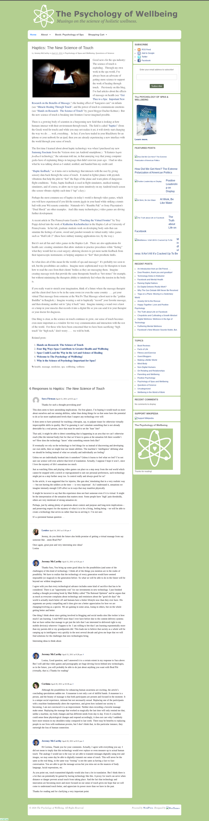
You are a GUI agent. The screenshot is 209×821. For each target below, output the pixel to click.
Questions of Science (105, 53)
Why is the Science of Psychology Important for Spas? (66, 360)
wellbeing (70, 367)
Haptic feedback (41, 171)
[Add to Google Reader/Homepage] (139, 53)
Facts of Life (142, 349)
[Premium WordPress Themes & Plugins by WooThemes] (173, 807)
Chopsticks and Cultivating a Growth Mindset (157, 315)
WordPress (148, 807)
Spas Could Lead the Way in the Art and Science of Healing (70, 352)
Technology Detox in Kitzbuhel (150, 276)
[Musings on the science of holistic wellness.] (106, 26)
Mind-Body (142, 363)
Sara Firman (48, 398)
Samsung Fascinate (42, 152)
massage (46, 367)
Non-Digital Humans (146, 367)
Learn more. (141, 139)
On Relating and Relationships (151, 371)
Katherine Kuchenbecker (76, 224)
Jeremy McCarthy (41, 53)
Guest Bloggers (144, 356)
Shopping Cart (96, 34)
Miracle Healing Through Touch (54, 106)
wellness (80, 367)
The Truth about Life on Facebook (152, 312)
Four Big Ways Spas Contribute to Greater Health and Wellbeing (72, 349)
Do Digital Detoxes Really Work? (152, 287)
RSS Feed (146, 49)
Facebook (146, 60)
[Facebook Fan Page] (139, 60)
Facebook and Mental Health (150, 279)
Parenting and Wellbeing (148, 374)
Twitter (144, 57)
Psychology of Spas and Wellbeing (80, 53)
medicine (55, 367)
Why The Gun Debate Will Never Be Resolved (157, 290)
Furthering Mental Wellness (149, 326)
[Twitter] (139, 57)
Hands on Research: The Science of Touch (60, 110)
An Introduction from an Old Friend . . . (154, 269)
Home (33, 34)
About (44, 34)
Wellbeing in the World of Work (151, 392)
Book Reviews (143, 346)
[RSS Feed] (139, 49)
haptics (112, 125)
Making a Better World (147, 360)
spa (63, 367)
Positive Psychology (146, 378)
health (37, 367)
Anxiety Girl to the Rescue (148, 301)
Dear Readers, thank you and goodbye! (154, 272)
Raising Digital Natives (147, 283)
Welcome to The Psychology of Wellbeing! (60, 356)
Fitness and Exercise (146, 353)
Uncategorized (144, 389)
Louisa (45, 530)
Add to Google (148, 53)
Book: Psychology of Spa (69, 34)
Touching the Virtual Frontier (95, 220)
